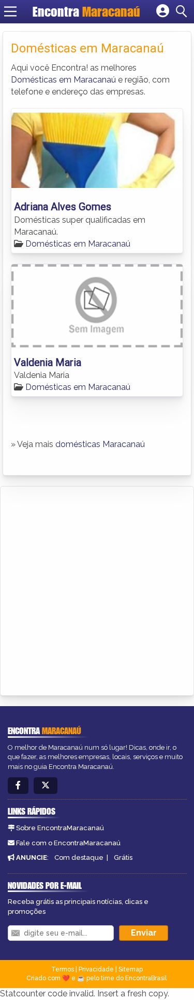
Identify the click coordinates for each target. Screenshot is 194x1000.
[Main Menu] (10, 11)
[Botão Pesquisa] (183, 11)
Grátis (123, 857)
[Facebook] (18, 785)
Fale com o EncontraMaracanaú (68, 843)
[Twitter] (45, 785)
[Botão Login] (162, 11)
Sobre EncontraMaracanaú (60, 828)
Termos (62, 969)
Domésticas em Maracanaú (63, 80)
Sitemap (130, 969)
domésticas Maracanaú (100, 444)
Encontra (86, 11)
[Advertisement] (97, 589)
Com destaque (78, 857)
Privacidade (96, 969)
